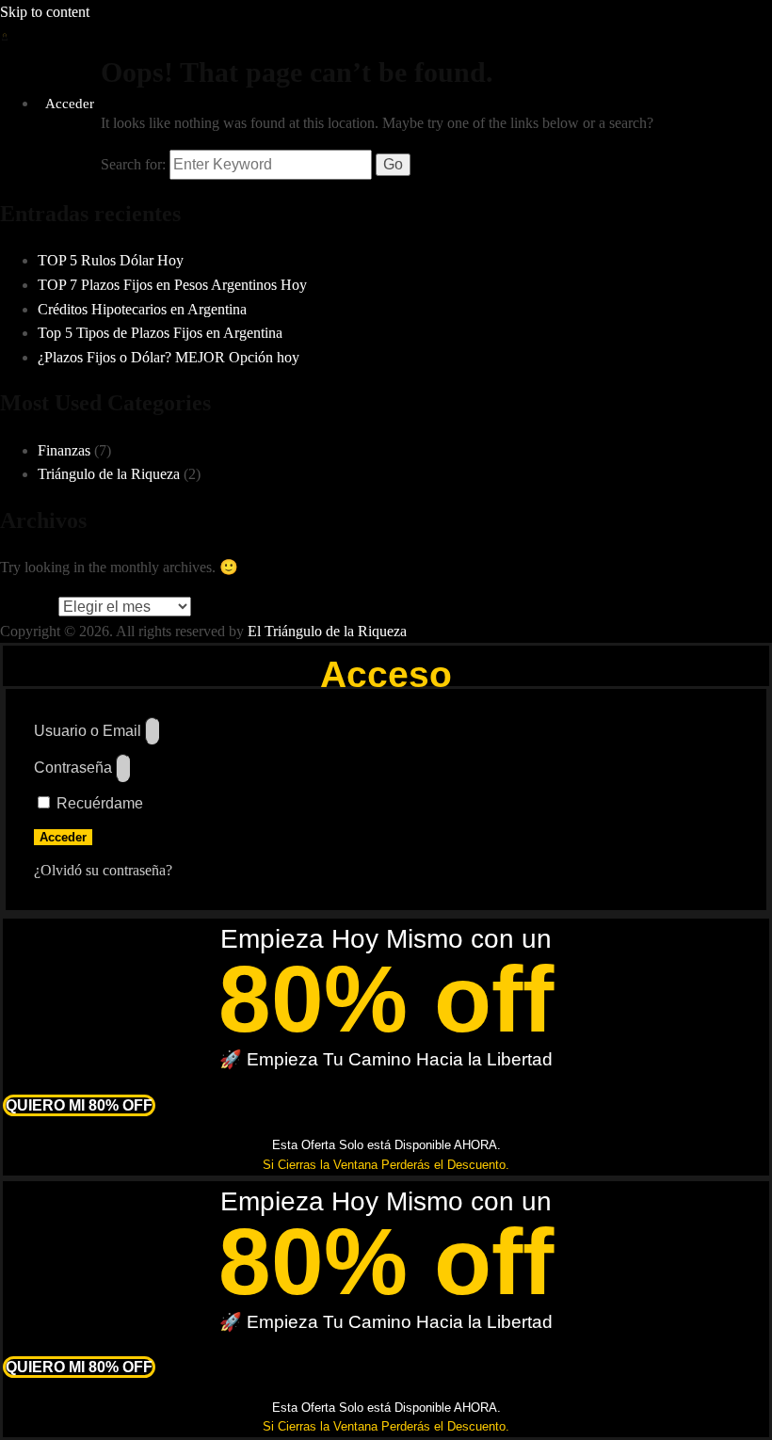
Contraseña (73, 768)
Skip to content (44, 12)
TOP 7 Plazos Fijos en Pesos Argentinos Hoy (172, 285)
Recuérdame (98, 803)
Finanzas (64, 450)
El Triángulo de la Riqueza (327, 631)
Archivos (27, 607)
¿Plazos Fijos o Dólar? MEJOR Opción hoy (168, 357)
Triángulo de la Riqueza (109, 474)
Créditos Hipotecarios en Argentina (142, 309)
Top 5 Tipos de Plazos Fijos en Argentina (160, 333)
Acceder (69, 103)
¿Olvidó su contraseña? (103, 870)
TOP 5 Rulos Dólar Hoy (111, 260)
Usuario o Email (87, 731)
